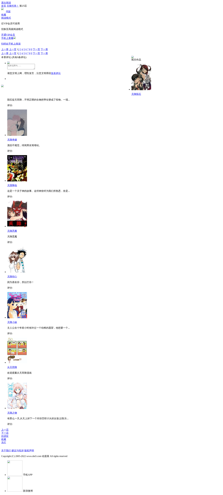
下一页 (36, 49)
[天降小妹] (17, 317)
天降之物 (12, 413)
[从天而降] (17, 362)
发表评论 (56, 73)
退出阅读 (6, 2)
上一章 (4, 49)
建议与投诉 (18, 450)
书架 (8, 11)
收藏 (3, 14)
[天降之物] (17, 408)
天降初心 (12, 276)
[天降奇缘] (17, 135)
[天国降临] (17, 180)
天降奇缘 (12, 139)
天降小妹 (12, 322)
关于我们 (6, 450)
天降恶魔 (12, 231)
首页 (3, 6)
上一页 (12, 49)
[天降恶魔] (17, 226)
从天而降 (12, 367)
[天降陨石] (141, 89)
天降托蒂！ (13, 6)
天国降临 (12, 185)
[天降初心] (17, 272)
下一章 (44, 49)
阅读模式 (6, 18)
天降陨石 (136, 94)
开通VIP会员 (8, 34)
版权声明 (29, 450)
